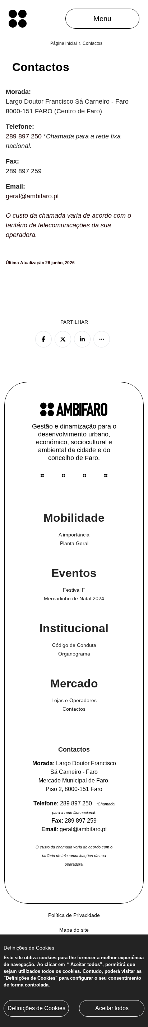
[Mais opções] (101, 339)
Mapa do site (74, 930)
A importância (74, 535)
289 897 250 (24, 136)
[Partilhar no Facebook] (43, 339)
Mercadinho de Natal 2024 (74, 598)
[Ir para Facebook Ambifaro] (106, 475)
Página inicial (63, 43)
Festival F (74, 590)
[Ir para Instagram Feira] (42, 475)
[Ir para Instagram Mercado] (84, 475)
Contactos (74, 709)
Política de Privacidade (74, 915)
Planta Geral (74, 543)
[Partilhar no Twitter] (63, 339)
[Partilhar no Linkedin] (82, 339)
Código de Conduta (74, 645)
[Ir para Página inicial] (18, 19)
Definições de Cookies (36, 1008)
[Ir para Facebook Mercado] (63, 475)
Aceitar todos (112, 1008)
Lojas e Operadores (74, 700)
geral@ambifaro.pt (32, 196)
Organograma (74, 654)
